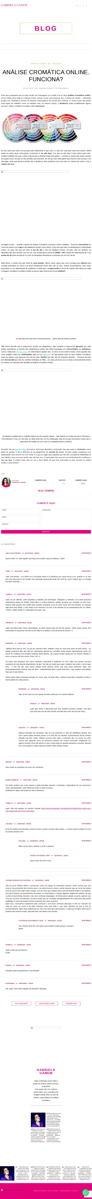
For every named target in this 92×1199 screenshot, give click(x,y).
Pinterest (80, 6)
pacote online (20, 449)
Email (46, 483)
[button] (85, 1192)
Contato (90, 6)
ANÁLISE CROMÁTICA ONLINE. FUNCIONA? (46, 75)
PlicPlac (74, 1190)
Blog (46, 28)
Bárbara (9, 643)
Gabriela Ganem (46, 88)
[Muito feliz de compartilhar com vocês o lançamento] (85, 1173)
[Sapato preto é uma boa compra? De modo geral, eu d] (69, 1173)
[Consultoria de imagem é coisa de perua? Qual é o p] (38, 1120)
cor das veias (21, 352)
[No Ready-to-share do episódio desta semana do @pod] (54, 1135)
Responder (86, 553)
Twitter (38, 483)
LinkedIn (84, 6)
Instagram (87, 6)
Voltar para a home (47, 1003)
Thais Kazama (53, 1190)
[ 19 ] (83, 483)
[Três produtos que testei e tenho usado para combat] (54, 1120)
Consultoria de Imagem (46, 63)
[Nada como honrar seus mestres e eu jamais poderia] (38, 1135)
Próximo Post (71, 1003)
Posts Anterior (21, 1003)
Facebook (34, 483)
